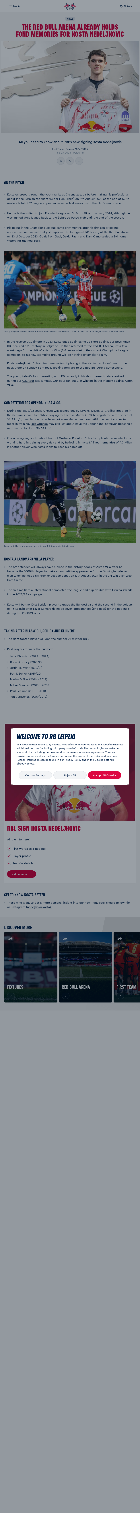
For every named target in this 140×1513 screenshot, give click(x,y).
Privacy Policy (73, 759)
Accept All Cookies (104, 775)
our (62, 759)
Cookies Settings (35, 775)
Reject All (70, 775)
